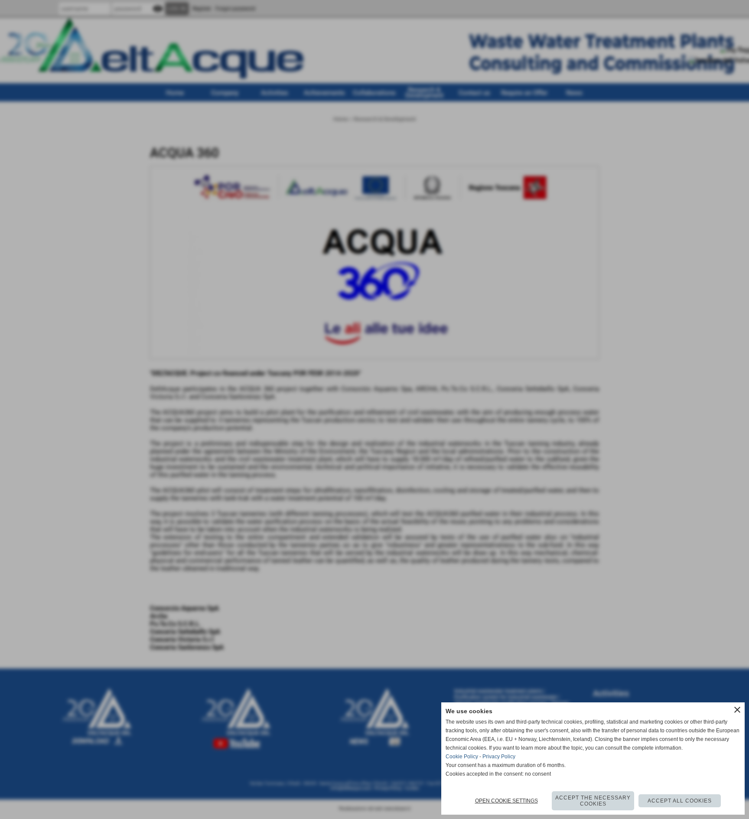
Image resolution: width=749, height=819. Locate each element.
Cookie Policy (462, 757)
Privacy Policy (498, 757)
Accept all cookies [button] (680, 801)
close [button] (737, 710)
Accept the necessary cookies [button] (593, 801)
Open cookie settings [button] (506, 801)
